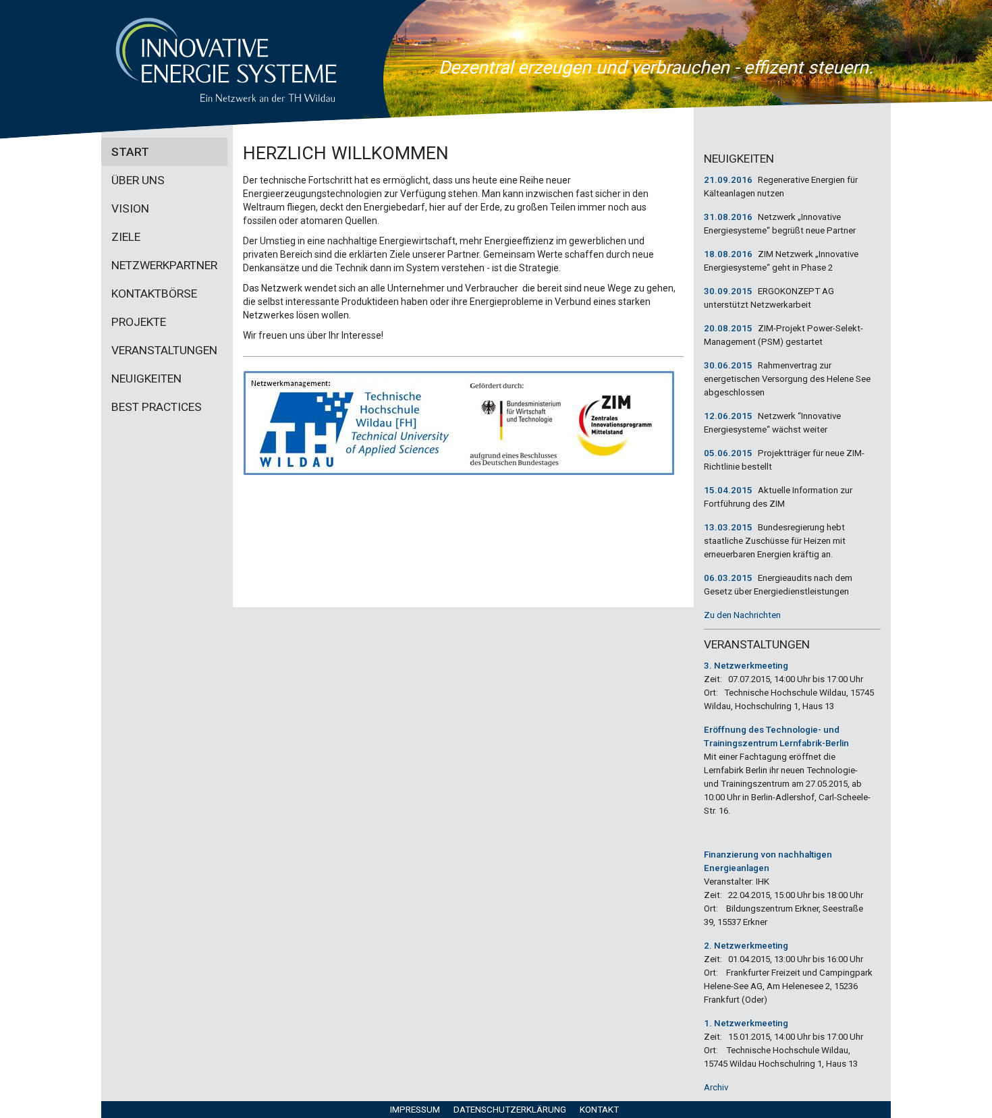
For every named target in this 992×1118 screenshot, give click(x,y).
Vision (130, 208)
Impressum (415, 1110)
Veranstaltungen (164, 350)
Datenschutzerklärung (509, 1110)
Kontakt (599, 1110)
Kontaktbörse (154, 293)
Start (130, 152)
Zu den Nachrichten (742, 615)
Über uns (138, 180)
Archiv (716, 1087)
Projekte (138, 322)
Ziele (125, 237)
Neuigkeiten (146, 378)
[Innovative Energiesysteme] (226, 60)
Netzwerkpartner (164, 265)
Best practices (156, 407)
